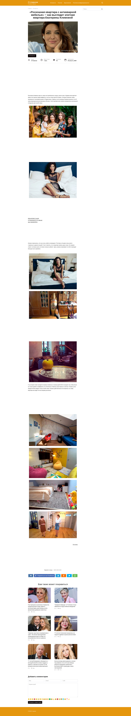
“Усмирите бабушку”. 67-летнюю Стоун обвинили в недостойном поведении (65, 605)
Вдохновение (67, 2)
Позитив (60, 2)
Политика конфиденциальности (81, 2)
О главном (33, 2)
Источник (75, 544)
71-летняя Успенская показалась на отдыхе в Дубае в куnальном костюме (65, 633)
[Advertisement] (48, 78)
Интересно (53, 2)
